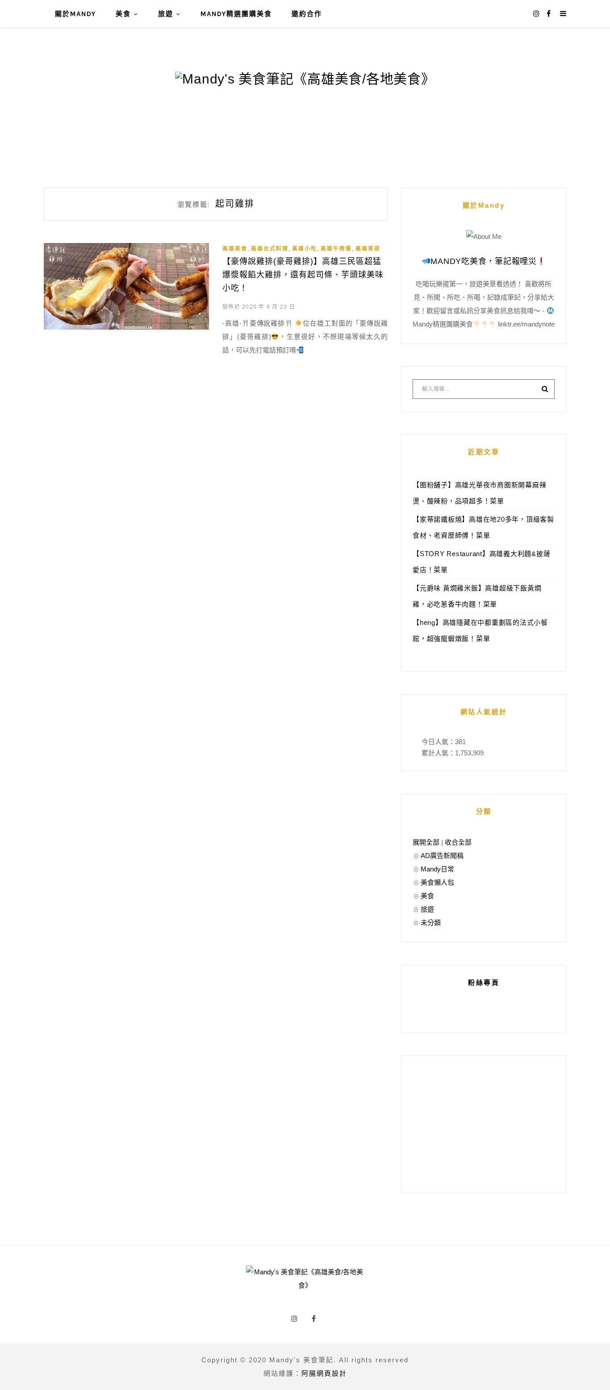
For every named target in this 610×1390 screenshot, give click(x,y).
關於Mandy (75, 14)
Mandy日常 (437, 869)
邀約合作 (307, 14)
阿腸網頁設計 (324, 1373)
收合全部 (458, 842)
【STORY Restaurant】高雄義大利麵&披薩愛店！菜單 (481, 562)
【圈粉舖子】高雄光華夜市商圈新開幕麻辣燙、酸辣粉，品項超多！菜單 (479, 493)
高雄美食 (234, 249)
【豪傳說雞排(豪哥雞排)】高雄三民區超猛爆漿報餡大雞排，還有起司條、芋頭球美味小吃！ (303, 275)
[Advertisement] (484, 1124)
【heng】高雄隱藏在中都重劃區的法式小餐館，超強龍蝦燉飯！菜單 (480, 630)
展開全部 (426, 842)
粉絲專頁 (483, 982)
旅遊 (165, 14)
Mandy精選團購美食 (236, 14)
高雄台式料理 (269, 249)
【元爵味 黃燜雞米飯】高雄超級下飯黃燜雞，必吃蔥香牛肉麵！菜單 (477, 596)
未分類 (431, 922)
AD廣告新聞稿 (442, 855)
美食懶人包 (437, 882)
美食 (123, 14)
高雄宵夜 (367, 249)
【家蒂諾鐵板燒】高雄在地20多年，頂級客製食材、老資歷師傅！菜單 (483, 527)
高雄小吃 (304, 249)
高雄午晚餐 (336, 249)
